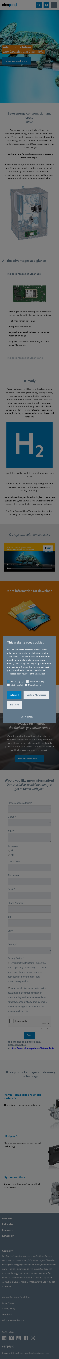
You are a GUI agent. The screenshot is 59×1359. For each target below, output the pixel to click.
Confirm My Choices (36, 695)
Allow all (14, 695)
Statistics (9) (17, 685)
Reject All (14, 704)
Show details (27, 716)
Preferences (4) (37, 681)
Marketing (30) (35, 685)
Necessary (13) (17, 681)
